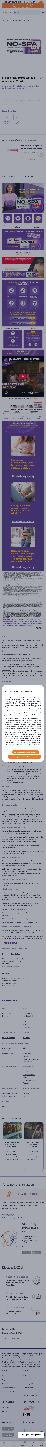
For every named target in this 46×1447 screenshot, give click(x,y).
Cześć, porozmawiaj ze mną (31, 1435)
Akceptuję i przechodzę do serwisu (24, 757)
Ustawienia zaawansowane (25, 752)
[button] (42, 1432)
